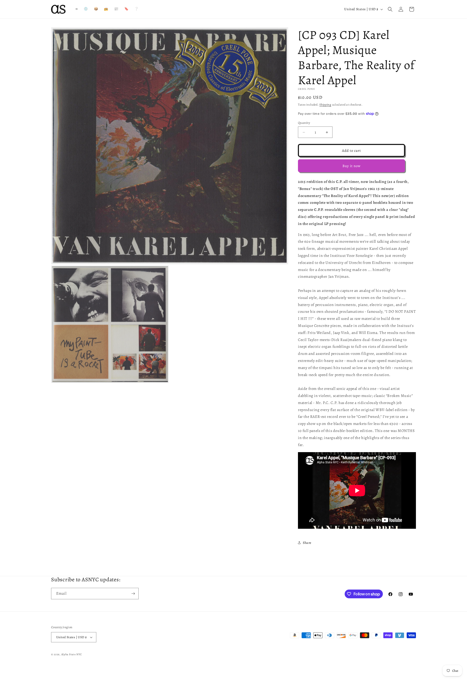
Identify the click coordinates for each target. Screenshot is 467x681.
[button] (390, 9)
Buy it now (351, 165)
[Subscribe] (133, 593)
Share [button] (307, 542)
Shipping (325, 105)
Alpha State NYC (71, 654)
